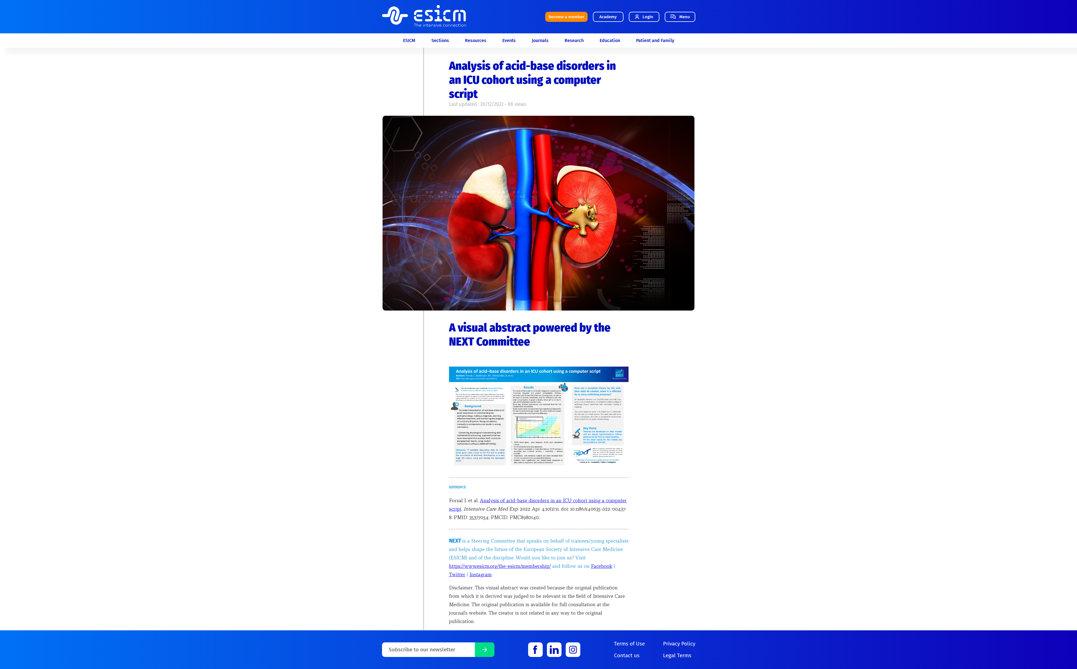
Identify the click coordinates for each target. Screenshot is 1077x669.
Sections (440, 40)
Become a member (566, 16)
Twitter (457, 574)
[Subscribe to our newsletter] (484, 649)
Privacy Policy (679, 643)
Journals (540, 40)
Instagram (481, 574)
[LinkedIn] (554, 649)
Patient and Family (655, 40)
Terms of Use (629, 643)
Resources (475, 40)
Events (509, 40)
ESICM (409, 40)
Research (574, 40)
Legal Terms (677, 655)
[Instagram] (573, 649)
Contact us (626, 655)
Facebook (601, 566)
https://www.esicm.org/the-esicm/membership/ (500, 566)
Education (610, 40)
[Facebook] (535, 649)
